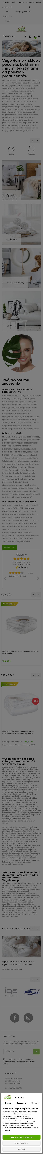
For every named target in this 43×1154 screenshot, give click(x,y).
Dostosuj (20, 1143)
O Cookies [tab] (35, 1103)
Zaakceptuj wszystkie (21, 1137)
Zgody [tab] (8, 1103)
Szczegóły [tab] (21, 1103)
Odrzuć (21, 1149)
